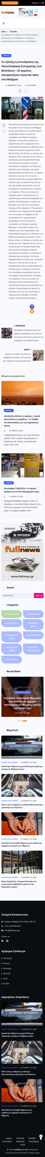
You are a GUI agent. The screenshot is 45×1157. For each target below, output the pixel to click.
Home (3, 31)
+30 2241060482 (12, 926)
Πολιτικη (33, 635)
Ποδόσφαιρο (12, 636)
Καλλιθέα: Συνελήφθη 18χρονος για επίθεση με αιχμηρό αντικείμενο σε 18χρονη (16, 1113)
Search (39, 595)
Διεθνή (33, 614)
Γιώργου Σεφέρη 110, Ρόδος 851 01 (19, 921)
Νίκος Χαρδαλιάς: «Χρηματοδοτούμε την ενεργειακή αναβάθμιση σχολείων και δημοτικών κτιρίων (18, 884)
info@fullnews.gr (12, 930)
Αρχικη (9, 1138)
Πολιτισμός (11, 649)
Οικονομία (33, 624)
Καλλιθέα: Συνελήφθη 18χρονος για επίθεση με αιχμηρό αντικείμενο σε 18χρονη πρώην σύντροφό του (22, 703)
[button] (18, 720)
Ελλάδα (13, 31)
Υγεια (11, 660)
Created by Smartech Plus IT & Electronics (22, 1153)
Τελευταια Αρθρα (33, 649)
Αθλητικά (11, 614)
